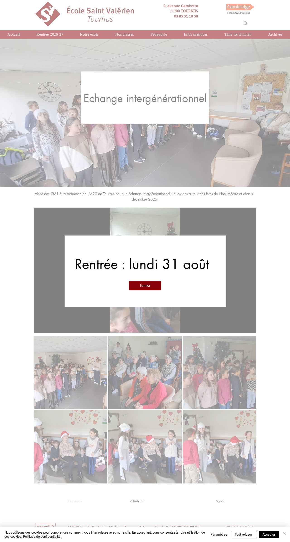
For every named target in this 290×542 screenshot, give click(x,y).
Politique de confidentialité (41, 536)
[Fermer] (284, 534)
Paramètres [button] (218, 534)
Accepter (269, 534)
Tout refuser (243, 534)
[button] (145, 285)
